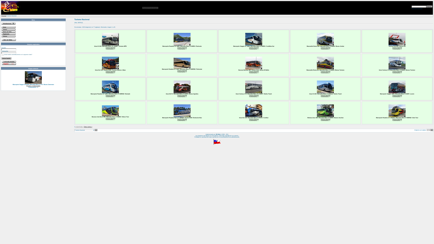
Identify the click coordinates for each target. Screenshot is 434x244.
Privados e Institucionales (33, 86)
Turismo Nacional (110, 47)
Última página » (88, 127)
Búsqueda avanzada (417, 8)
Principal (3, 15)
